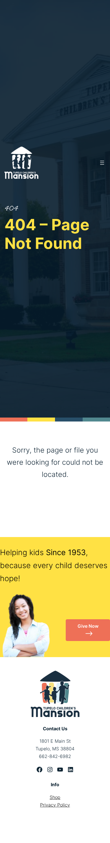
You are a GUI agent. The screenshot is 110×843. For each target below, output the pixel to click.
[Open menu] (102, 162)
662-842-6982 (55, 756)
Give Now (88, 626)
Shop (55, 797)
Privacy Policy (55, 805)
